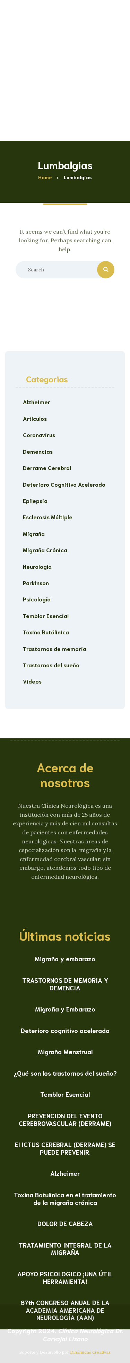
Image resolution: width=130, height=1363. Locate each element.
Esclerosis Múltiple (47, 516)
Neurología (37, 566)
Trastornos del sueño (51, 664)
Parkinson (36, 582)
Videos (32, 681)
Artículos (35, 418)
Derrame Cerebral (47, 467)
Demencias (38, 451)
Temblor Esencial (46, 615)
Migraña (34, 533)
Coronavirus (39, 434)
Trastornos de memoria (54, 648)
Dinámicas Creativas (90, 1352)
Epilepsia (35, 500)
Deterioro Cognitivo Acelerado (64, 484)
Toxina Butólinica (46, 631)
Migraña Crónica (45, 549)
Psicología (37, 598)
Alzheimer (36, 401)
